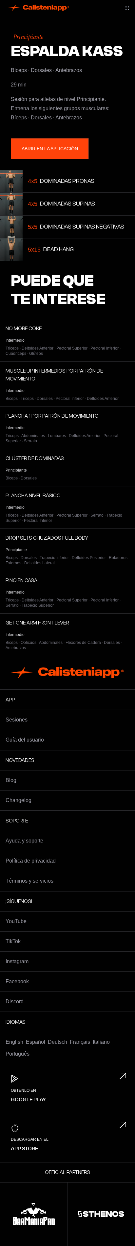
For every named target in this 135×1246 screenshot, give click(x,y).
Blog (11, 780)
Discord (15, 1001)
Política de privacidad (31, 861)
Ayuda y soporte (24, 840)
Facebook (17, 981)
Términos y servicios (29, 881)
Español (35, 1042)
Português (17, 1054)
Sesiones (17, 719)
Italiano (101, 1042)
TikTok (13, 941)
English (14, 1042)
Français (80, 1042)
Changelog (18, 800)
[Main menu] (126, 8)
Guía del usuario (25, 740)
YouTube (16, 921)
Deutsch (57, 1042)
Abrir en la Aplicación (50, 148)
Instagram (17, 961)
